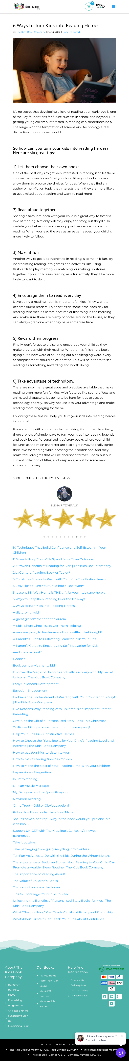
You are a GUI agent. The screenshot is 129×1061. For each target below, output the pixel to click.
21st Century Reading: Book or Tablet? (41, 572)
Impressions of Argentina (32, 772)
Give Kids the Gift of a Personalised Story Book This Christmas (59, 721)
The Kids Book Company (30, 32)
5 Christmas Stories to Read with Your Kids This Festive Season (60, 579)
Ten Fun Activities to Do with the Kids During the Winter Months (61, 856)
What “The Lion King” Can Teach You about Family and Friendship (63, 912)
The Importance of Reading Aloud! (39, 874)
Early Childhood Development (36, 684)
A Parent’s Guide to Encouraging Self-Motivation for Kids (55, 646)
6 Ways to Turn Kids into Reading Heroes (44, 606)
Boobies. (19, 659)
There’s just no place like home (36, 887)
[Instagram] (119, 996)
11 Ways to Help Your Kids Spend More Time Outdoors (53, 559)
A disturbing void (26, 612)
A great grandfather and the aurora (39, 619)
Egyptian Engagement (30, 691)
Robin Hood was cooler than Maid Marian (44, 812)
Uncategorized (71, 32)
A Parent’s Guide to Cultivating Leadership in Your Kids (54, 639)
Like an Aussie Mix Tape (31, 786)
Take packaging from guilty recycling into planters (51, 849)
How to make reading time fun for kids (42, 759)
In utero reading (25, 779)
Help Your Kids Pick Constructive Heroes (43, 734)
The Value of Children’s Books (35, 881)
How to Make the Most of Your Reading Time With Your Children (61, 766)
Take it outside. (24, 842)
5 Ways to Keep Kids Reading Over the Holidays (49, 599)
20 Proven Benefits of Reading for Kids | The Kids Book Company (62, 566)
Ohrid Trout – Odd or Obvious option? (41, 805)
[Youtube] (112, 1003)
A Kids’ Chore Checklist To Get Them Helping (47, 626)
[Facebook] (105, 996)
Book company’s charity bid (34, 665)
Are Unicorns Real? (27, 652)
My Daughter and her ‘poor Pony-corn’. (42, 792)
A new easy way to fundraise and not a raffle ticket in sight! (57, 632)
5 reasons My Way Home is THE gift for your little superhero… (59, 592)
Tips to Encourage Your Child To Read (41, 894)
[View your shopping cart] (90, 9)
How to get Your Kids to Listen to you (41, 752)
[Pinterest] (112, 996)
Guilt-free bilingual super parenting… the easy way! (51, 727)
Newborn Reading (27, 799)
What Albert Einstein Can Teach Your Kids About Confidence (58, 919)
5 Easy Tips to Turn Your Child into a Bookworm (48, 586)
